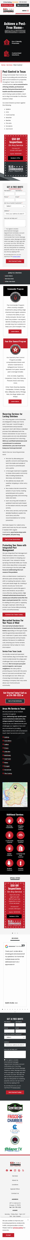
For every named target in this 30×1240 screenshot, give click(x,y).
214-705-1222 (15, 695)
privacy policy (16, 256)
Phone (6, 197)
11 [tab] (27, 1009)
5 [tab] (12, 1009)
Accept (8, 1235)
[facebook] (7, 1170)
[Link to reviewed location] (15, 946)
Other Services (10, 281)
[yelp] (23, 1170)
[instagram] (15, 1170)
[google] (19, 1170)
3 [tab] (17, 933)
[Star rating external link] (15, 2)
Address (6, 211)
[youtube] (11, 1170)
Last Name (19, 190)
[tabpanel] (14, 905)
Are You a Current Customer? (13, 203)
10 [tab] (25, 1009)
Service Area (9, 279)
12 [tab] (15, 1012)
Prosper (12, 1205)
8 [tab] (20, 1009)
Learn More (9, 276)
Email (17, 197)
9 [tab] (22, 1009)
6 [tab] (15, 1009)
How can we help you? (10, 218)
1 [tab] (12, 933)
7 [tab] (17, 1009)
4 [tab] (10, 1009)
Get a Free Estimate (15, 701)
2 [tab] (15, 933)
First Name (7, 190)
